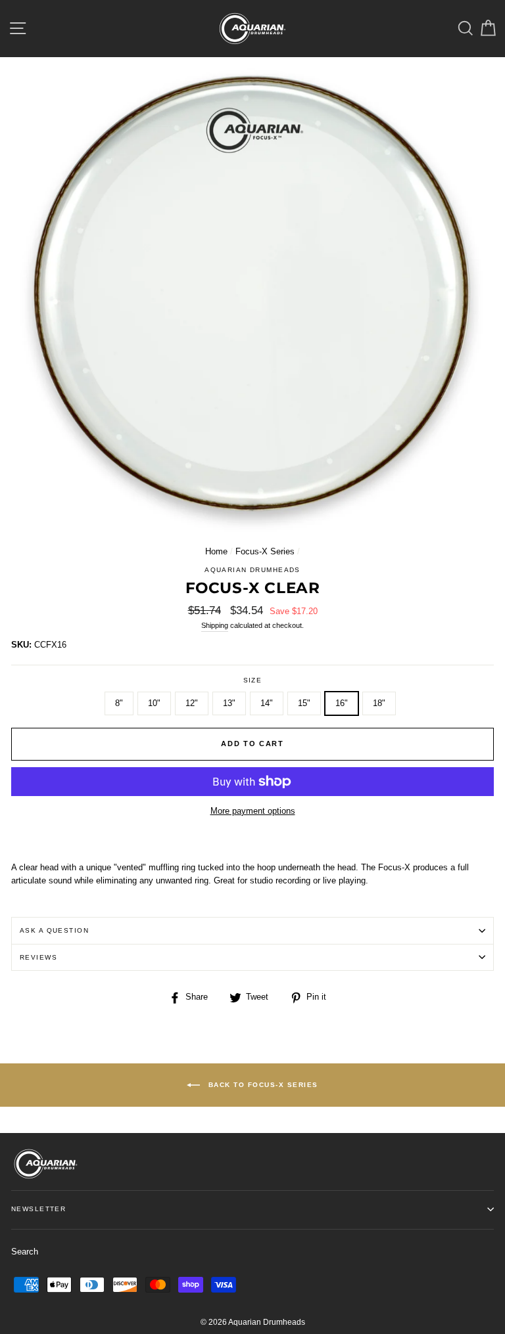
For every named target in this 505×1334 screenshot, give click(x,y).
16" (341, 703)
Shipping (214, 625)
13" (229, 703)
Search (24, 1251)
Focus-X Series (265, 551)
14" (266, 703)
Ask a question (54, 930)
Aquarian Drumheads (252, 569)
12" (191, 703)
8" (119, 703)
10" (154, 703)
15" (304, 703)
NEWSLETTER (38, 1208)
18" (379, 703)
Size (252, 680)
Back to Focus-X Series (261, 1084)
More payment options (252, 811)
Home (216, 551)
